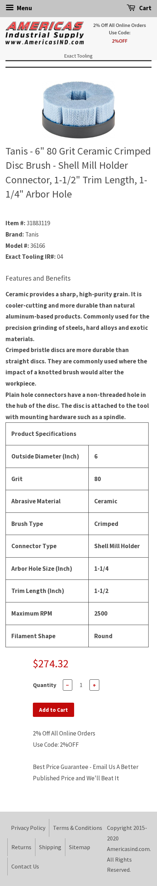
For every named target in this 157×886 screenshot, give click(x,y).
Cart (145, 8)
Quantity (44, 684)
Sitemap (79, 847)
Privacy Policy (28, 827)
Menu (24, 8)
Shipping (50, 847)
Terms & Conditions (77, 827)
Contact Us (25, 866)
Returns (21, 847)
